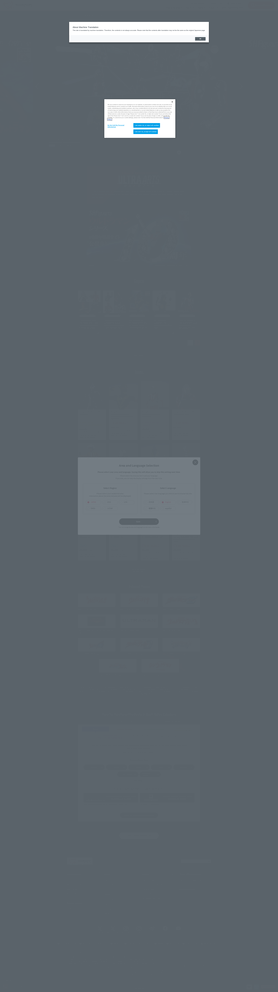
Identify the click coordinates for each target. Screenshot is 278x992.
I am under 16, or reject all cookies (147, 125)
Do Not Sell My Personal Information (116, 126)
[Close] (172, 101)
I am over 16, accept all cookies (146, 131)
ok (200, 39)
